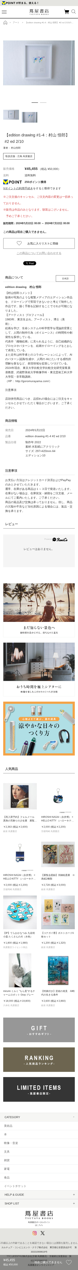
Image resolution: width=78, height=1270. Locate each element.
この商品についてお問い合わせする (39, 253)
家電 (7, 1168)
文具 (7, 1151)
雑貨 (7, 1160)
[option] (41, 51)
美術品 (8, 1125)
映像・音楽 (11, 1143)
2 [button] (43, 102)
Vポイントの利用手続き (18, 188)
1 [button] (35, 102)
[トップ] (5, 22)
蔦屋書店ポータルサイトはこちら (39, 1223)
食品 (7, 1177)
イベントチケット (15, 1186)
